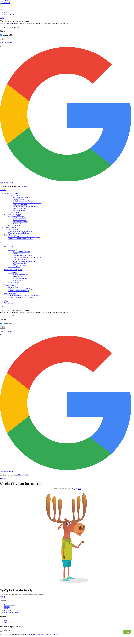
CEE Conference (14, 225)
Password (3, 31)
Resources (15, 195)
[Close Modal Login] (1, 20)
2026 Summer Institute (20, 218)
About (6, 12)
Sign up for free (23, 186)
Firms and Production (20, 205)
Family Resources (10, 235)
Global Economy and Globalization (24, 206)
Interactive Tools (9, 605)
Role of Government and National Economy (27, 203)
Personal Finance (18, 199)
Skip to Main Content (7, 1)
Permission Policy (43, 634)
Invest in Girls (13, 229)
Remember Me (7, 35)
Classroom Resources (11, 193)
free (67, 23)
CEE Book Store (9, 14)
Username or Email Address (9, 27)
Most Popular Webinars (20, 222)
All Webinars (16, 216)
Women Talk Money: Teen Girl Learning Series (24, 237)
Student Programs (10, 227)
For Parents (8, 610)
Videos (6, 609)
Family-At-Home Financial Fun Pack (20, 239)
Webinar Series (18, 223)
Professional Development (13, 214)
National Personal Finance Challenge (20, 231)
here (79, 489)
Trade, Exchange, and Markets (23, 201)
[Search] (20, 5)
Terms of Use (53, 634)
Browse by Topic (14, 212)
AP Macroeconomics (19, 210)
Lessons (7, 607)
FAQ (6, 621)
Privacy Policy (32, 634)
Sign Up (3, 190)
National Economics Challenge (18, 233)
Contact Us (8, 622)
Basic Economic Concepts (21, 197)
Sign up (2, 597)
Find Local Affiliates (11, 612)
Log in (2, 18)
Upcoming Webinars (19, 220)
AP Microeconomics (19, 208)
